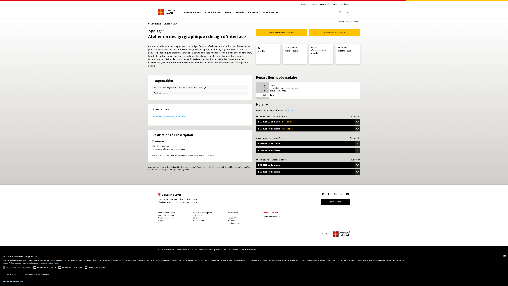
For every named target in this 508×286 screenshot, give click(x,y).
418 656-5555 (278, 216)
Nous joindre (345, 4)
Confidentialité (233, 250)
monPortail (324, 4)
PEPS (230, 215)
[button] (13, 281)
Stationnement (233, 223)
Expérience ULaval (192, 12)
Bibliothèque (233, 212)
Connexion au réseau (166, 218)
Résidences (232, 220)
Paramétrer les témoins (248, 250)
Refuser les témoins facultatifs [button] (37, 274)
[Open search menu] (340, 12)
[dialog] (254, 269)
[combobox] (504, 256)
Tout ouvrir (355, 116)
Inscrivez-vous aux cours (334, 32)
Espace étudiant (213, 12)
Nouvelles (304, 4)
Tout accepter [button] (11, 274)
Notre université (270, 12)
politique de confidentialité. (48, 263)
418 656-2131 (172, 202)
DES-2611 (156, 116)
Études (228, 12)
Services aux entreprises (202, 212)
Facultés (240, 12)
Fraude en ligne (221, 250)
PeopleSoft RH (198, 220)
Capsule (161, 220)
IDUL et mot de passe (166, 215)
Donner (314, 4)
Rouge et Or (232, 218)
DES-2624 (180, 116)
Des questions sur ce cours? (281, 32)
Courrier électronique (166, 212)
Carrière (196, 218)
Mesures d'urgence (271, 212)
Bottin (334, 4)
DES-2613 (168, 116)
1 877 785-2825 (193, 202)
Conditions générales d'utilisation (202, 250)
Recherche (253, 12)
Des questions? (335, 201)
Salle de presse (199, 215)
